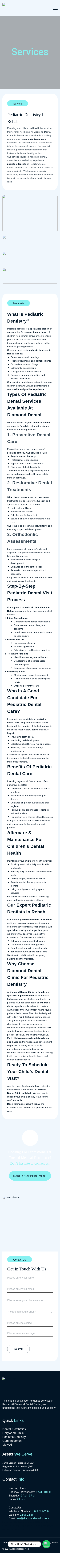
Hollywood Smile (13, 1433)
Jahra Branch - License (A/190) (18, 1463)
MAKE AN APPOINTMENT (30, 1176)
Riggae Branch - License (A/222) (19, 1466)
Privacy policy (51, 1542)
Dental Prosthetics (14, 1429)
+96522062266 (40, 1511)
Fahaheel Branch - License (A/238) (20, 1470)
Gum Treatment (12, 1440)
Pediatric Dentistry (14, 1437)
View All (7, 1444)
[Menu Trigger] (55, 8)
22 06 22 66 (26, 1514)
